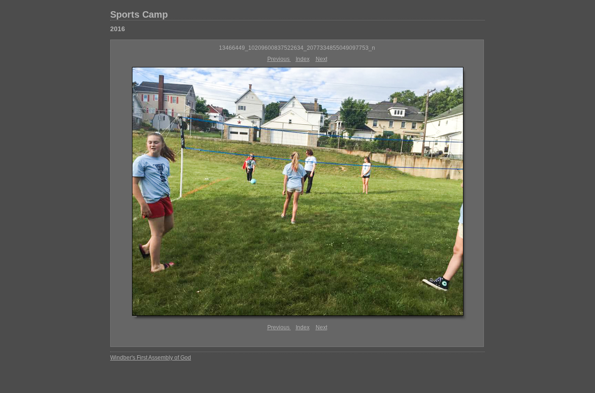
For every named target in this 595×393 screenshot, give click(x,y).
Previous (279, 59)
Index (303, 59)
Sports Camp (139, 14)
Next (321, 59)
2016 (117, 29)
